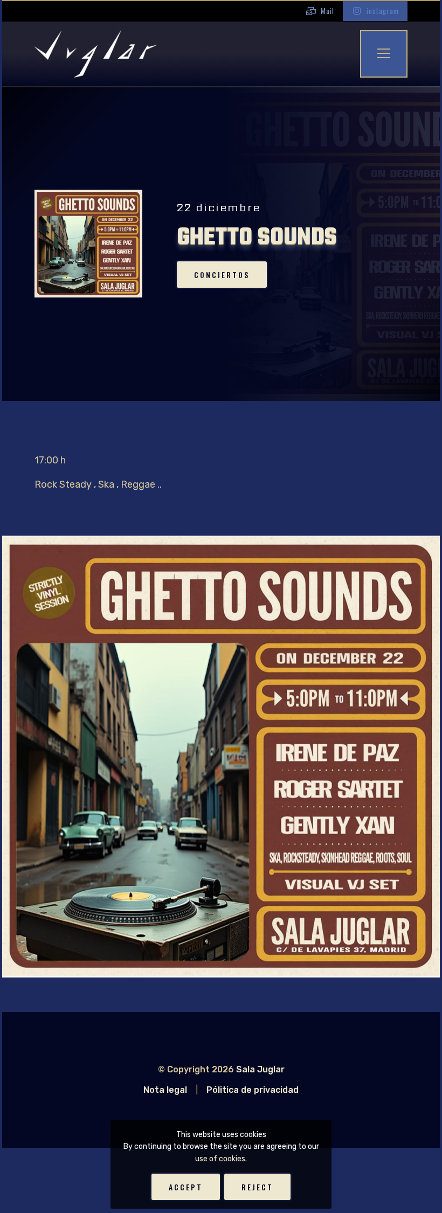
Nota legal (165, 1090)
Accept (186, 1187)
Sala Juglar (260, 1069)
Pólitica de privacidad (252, 1090)
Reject (257, 1187)
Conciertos (222, 274)
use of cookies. (221, 1158)
